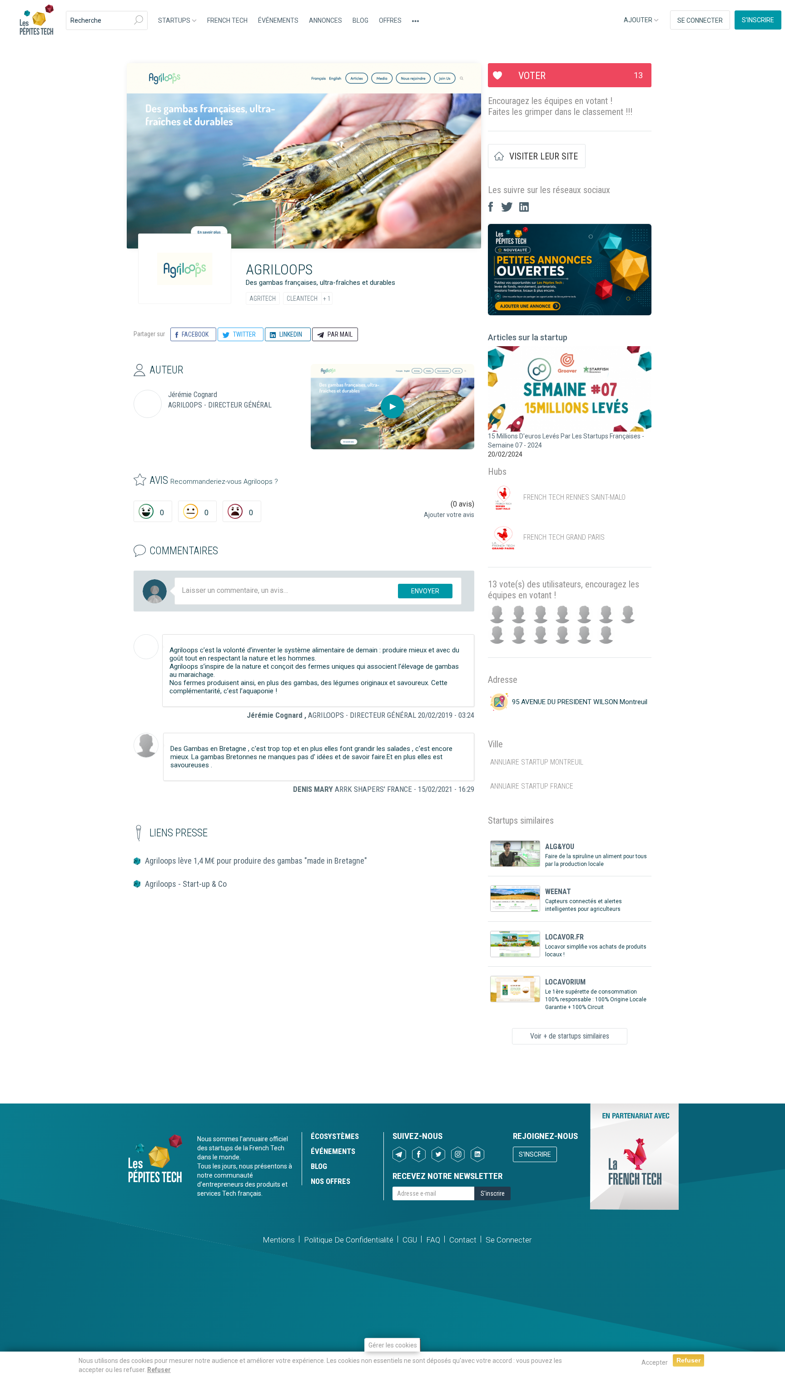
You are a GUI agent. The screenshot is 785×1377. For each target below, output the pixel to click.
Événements (278, 20)
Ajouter (639, 20)
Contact (463, 1239)
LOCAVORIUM (565, 982)
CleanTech (302, 298)
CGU (409, 1239)
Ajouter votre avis (449, 514)
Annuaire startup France (531, 786)
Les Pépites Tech (36, 20)
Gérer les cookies (392, 1345)
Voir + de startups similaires (569, 1036)
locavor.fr (564, 937)
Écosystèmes (335, 1136)
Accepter (654, 1362)
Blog (360, 20)
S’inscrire (758, 20)
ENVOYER (425, 591)
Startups (175, 20)
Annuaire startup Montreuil (536, 762)
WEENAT (558, 891)
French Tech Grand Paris (564, 537)
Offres (390, 20)
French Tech (227, 20)
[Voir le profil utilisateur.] (146, 647)
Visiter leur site (543, 156)
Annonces (325, 20)
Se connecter (700, 20)
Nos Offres (330, 1181)
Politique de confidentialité (348, 1239)
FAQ (433, 1239)
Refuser (159, 1369)
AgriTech (262, 298)
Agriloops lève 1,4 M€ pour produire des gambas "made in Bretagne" (256, 860)
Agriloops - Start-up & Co (186, 884)
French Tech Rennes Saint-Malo (574, 497)
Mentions (279, 1239)
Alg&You (559, 846)
